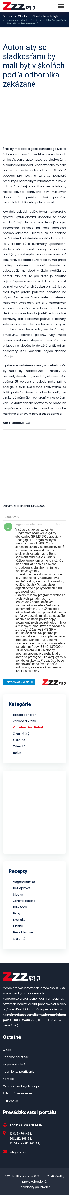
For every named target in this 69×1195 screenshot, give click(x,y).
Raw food (20, 907)
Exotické (19, 920)
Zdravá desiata (24, 901)
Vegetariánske (24, 882)
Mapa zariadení (14, 1064)
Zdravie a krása (24, 721)
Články (22, 16)
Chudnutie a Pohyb (45, 16)
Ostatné (19, 740)
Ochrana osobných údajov (21, 1086)
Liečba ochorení (25, 715)
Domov (8, 16)
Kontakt (8, 1079)
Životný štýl (21, 734)
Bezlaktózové (23, 932)
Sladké (18, 894)
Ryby (17, 913)
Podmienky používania (18, 1071)
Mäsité (18, 926)
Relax (17, 752)
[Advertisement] (34, 117)
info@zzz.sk (18, 1152)
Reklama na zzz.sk (15, 1057)
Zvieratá (19, 746)
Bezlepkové (21, 888)
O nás (7, 1050)
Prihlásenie (10, 1101)
